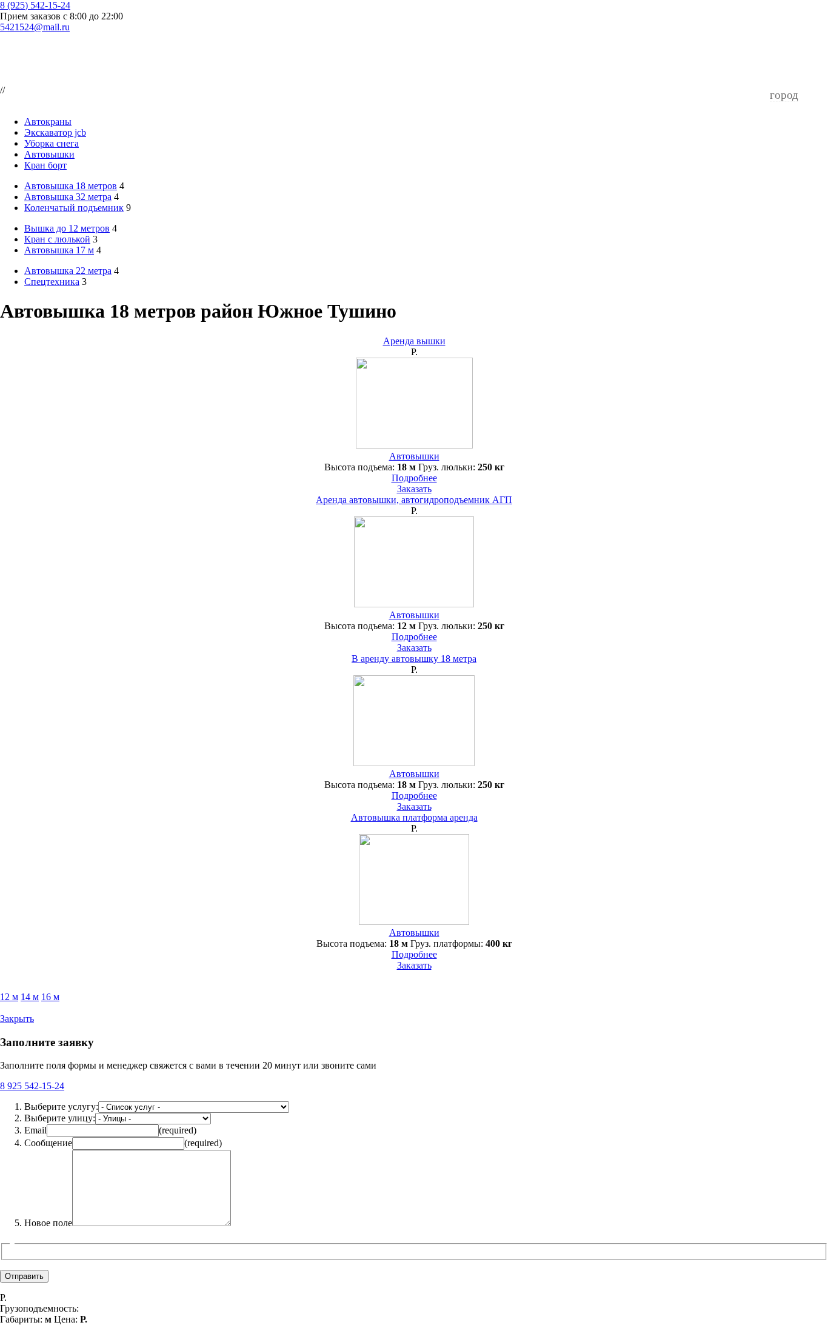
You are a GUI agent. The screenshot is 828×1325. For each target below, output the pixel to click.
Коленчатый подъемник (74, 207)
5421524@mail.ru (35, 27)
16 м (50, 997)
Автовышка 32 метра (68, 197)
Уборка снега (51, 143)
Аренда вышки (414, 341)
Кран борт (45, 165)
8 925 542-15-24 (32, 1086)
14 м (30, 997)
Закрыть (17, 1018)
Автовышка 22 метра (68, 270)
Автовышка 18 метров (70, 186)
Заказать (414, 489)
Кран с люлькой (57, 239)
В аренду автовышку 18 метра (414, 658)
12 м (9, 997)
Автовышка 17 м (59, 250)
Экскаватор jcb (55, 132)
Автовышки (49, 154)
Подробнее (414, 478)
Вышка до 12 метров (67, 228)
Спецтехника (51, 281)
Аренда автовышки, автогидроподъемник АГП (414, 500)
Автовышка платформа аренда (414, 817)
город (784, 94)
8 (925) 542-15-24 (35, 5)
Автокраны (48, 121)
